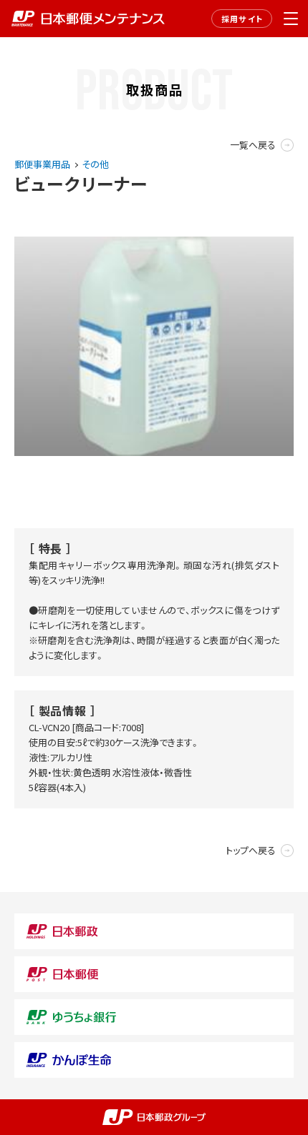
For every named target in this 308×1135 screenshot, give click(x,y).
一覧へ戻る (253, 145)
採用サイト (242, 18)
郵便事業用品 (42, 164)
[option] (154, 346)
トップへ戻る (251, 850)
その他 (95, 164)
